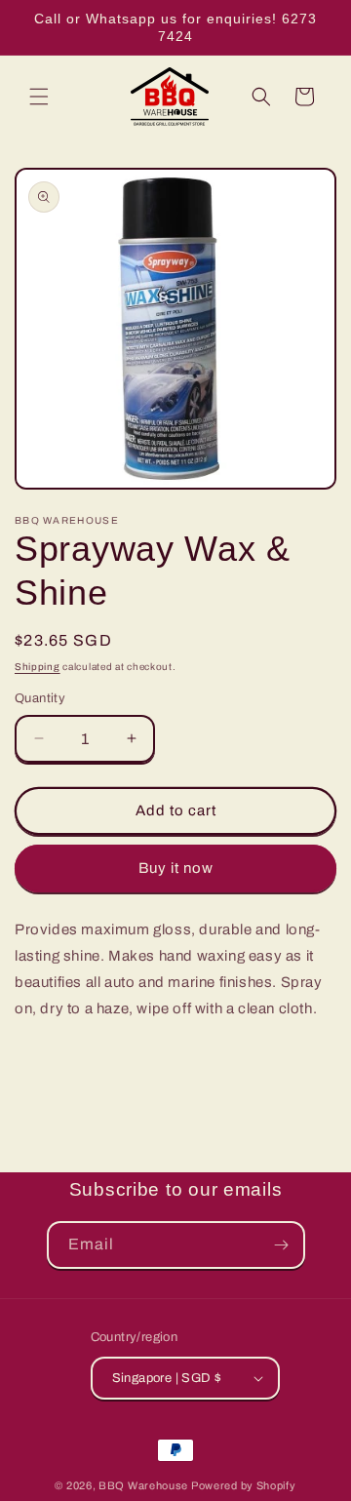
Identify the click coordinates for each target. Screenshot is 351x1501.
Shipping (37, 666)
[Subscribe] (281, 1245)
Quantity (40, 698)
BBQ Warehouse (143, 1485)
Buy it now (176, 868)
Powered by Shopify (243, 1485)
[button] (39, 96)
